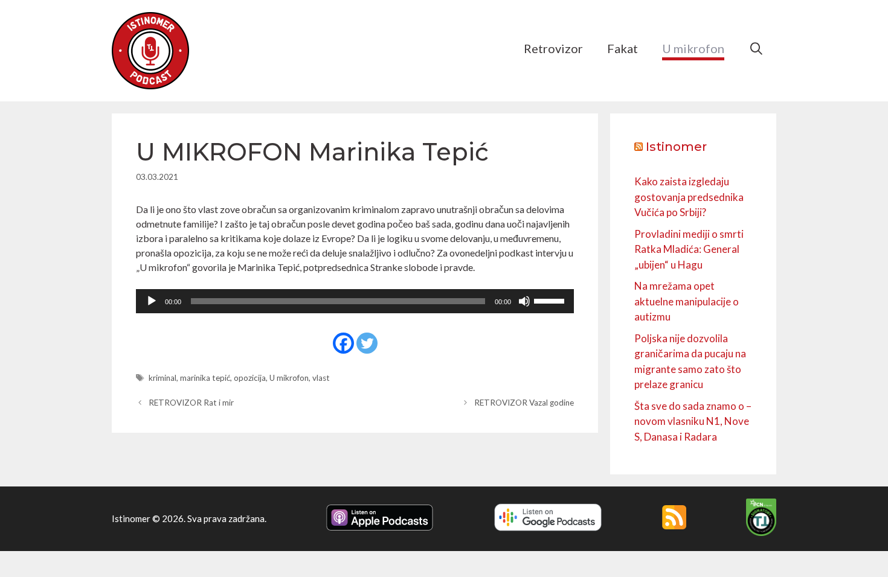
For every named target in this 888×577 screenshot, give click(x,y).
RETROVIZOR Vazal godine (524, 402)
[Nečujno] (524, 301)
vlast (321, 378)
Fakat (622, 48)
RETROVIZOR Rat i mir (191, 402)
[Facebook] (343, 343)
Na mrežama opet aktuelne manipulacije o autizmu (686, 301)
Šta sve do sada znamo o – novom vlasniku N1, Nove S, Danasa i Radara (692, 421)
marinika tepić (205, 378)
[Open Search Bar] (756, 48)
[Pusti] (152, 301)
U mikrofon (693, 48)
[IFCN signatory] (761, 532)
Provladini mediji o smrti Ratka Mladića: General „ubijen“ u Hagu (689, 249)
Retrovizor (553, 48)
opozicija (250, 378)
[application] (355, 301)
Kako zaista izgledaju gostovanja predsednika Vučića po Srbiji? (689, 196)
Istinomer (676, 146)
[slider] (551, 300)
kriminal (162, 378)
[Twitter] (367, 343)
